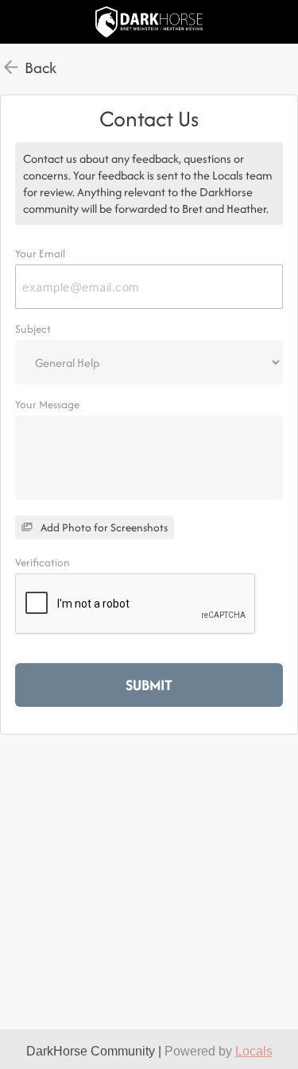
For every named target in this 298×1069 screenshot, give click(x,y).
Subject (33, 329)
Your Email (40, 253)
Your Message (47, 404)
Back (40, 67)
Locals (254, 1051)
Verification (42, 562)
